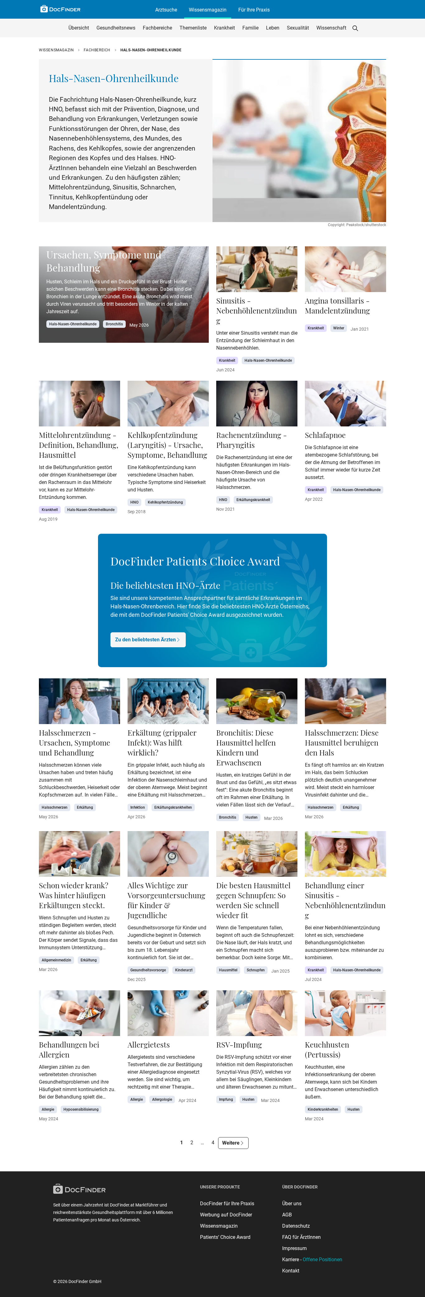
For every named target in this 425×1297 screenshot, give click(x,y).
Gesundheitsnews (115, 28)
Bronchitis (114, 324)
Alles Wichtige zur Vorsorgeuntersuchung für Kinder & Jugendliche (166, 900)
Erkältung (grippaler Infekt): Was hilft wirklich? (162, 742)
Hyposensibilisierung (81, 1109)
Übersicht (78, 28)
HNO (134, 502)
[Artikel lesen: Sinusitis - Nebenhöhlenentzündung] (256, 271)
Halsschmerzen (55, 807)
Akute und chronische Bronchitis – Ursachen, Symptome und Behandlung (123, 254)
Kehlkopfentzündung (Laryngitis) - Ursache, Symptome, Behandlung (167, 445)
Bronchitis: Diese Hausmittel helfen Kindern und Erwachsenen (246, 747)
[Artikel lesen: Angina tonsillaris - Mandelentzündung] (345, 271)
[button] (355, 28)
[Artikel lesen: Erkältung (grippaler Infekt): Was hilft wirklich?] (168, 703)
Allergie (48, 1109)
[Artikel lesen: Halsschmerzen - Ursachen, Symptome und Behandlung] (79, 703)
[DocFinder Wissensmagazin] (60, 8)
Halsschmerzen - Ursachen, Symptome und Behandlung (74, 742)
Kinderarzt (184, 970)
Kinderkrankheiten (323, 1109)
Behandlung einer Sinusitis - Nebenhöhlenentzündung (345, 900)
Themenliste (193, 28)
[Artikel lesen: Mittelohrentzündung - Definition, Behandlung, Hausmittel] (79, 405)
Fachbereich (97, 50)
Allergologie (162, 1099)
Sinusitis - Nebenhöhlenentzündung (256, 310)
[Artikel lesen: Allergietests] (168, 1015)
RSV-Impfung (239, 1044)
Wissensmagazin (208, 10)
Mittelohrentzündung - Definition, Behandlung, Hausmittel (78, 445)
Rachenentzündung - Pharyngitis (251, 440)
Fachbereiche (157, 28)
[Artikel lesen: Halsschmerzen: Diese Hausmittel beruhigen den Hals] (345, 703)
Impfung (226, 1099)
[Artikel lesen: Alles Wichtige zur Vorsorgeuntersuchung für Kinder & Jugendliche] (168, 856)
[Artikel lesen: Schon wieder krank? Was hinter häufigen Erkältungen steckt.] (79, 856)
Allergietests (149, 1044)
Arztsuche (166, 10)
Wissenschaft (331, 28)
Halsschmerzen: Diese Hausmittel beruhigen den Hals (342, 742)
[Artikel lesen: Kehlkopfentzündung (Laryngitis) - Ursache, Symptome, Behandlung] (168, 405)
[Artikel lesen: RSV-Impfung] (256, 1015)
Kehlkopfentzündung (165, 502)
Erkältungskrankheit (253, 500)
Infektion (137, 807)
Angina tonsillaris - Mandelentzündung (337, 305)
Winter (338, 328)
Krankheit (224, 28)
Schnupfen (256, 970)
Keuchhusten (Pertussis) (327, 1049)
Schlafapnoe (325, 435)
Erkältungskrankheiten (173, 807)
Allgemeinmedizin (56, 960)
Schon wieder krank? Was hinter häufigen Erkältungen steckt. (73, 895)
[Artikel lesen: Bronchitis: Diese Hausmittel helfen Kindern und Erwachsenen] (256, 703)
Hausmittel (228, 970)
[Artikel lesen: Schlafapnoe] (345, 405)
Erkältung (85, 807)
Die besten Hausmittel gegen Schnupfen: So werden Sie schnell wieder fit (253, 900)
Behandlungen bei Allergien (69, 1049)
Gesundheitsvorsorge (148, 970)
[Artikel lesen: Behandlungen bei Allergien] (79, 1015)
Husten (251, 817)
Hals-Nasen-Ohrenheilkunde (72, 324)
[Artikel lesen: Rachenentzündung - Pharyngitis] (256, 405)
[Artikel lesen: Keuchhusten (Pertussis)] (345, 1015)
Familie (250, 28)
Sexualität (298, 28)
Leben (272, 28)
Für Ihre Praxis (254, 10)
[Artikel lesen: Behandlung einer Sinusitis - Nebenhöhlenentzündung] (345, 856)
